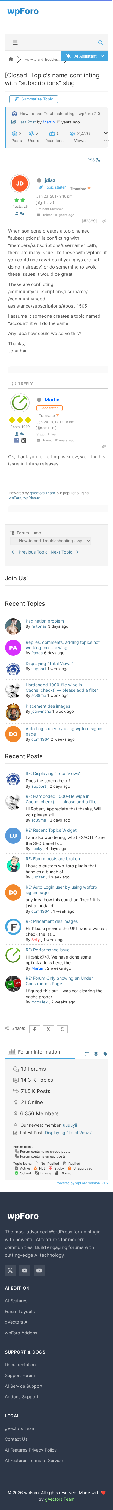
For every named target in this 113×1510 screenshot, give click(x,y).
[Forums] (11, 59)
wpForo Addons (21, 1332)
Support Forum (20, 1375)
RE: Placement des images (52, 921)
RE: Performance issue (48, 949)
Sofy (35, 939)
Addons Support (21, 1396)
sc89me (38, 695)
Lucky (36, 848)
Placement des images (48, 706)
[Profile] (17, 213)
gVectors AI (17, 1321)
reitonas (39, 626)
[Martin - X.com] (23, 442)
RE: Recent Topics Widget (51, 830)
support (38, 668)
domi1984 (40, 739)
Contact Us (16, 1439)
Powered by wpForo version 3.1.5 (81, 1183)
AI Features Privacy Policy (31, 1449)
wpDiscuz (31, 497)
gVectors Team (42, 493)
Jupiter (38, 877)
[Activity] (22, 213)
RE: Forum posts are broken (53, 858)
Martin (49, 122)
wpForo (15, 497)
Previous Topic (32, 551)
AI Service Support (23, 1386)
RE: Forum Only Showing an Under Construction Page (59, 981)
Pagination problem (45, 620)
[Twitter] (10, 1270)
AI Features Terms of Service (34, 1460)
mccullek (39, 1002)
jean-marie (41, 711)
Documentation (20, 1364)
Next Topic (63, 551)
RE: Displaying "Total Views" (53, 773)
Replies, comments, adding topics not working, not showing (63, 645)
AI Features (16, 1300)
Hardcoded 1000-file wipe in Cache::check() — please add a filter (62, 687)
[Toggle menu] (102, 11)
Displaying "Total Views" (49, 663)
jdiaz (50, 180)
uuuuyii (70, 1125)
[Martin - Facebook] (17, 442)
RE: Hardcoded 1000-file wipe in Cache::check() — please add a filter (62, 799)
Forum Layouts (20, 1311)
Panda (37, 652)
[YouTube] (24, 1270)
